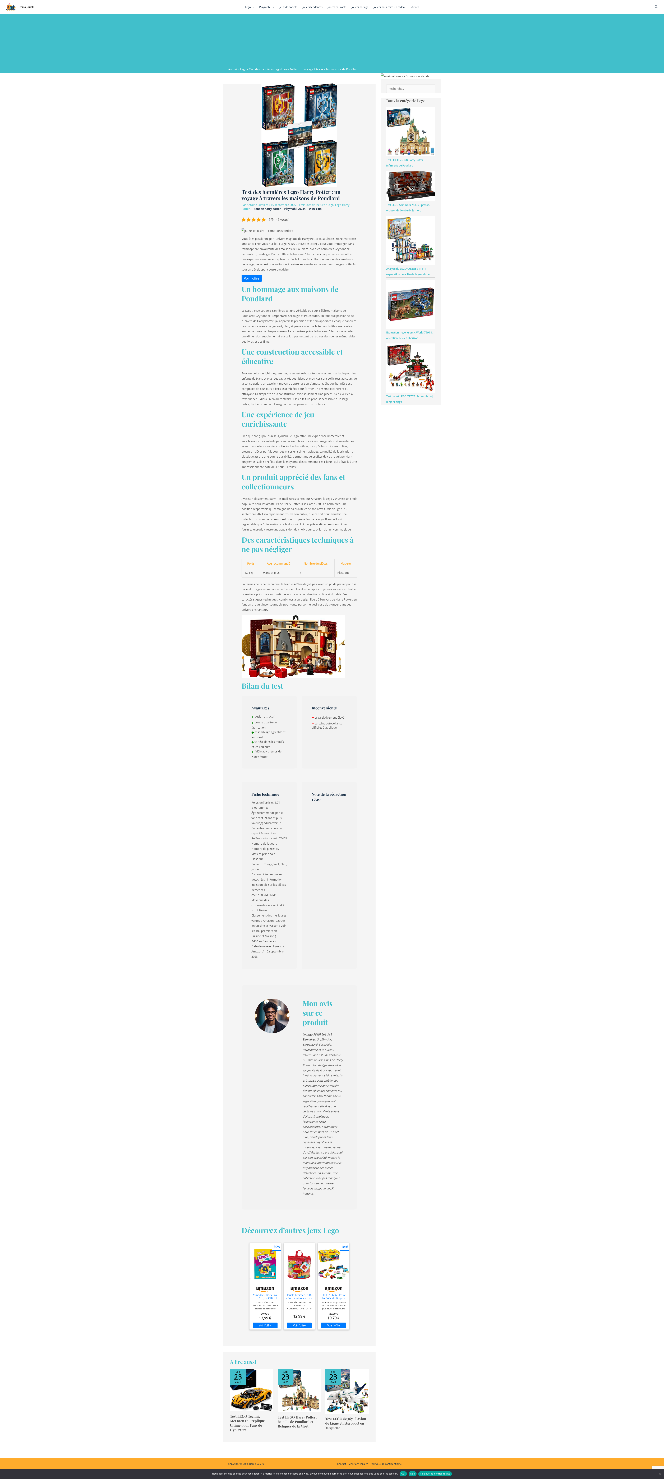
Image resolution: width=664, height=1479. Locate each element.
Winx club (315, 209)
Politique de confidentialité (386, 1464)
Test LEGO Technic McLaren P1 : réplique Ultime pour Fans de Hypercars (247, 1423)
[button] (252, 7)
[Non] (659, 1474)
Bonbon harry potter (267, 209)
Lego (331, 205)
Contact (341, 1464)
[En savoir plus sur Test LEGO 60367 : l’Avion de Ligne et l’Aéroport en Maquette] (347, 1391)
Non (412, 1473)
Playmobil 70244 (295, 209)
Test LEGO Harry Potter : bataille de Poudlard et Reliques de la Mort (297, 1421)
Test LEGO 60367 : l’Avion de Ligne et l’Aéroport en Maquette (345, 1423)
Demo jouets (26, 7)
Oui (403, 1473)
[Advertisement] (332, 41)
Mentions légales (358, 1464)
